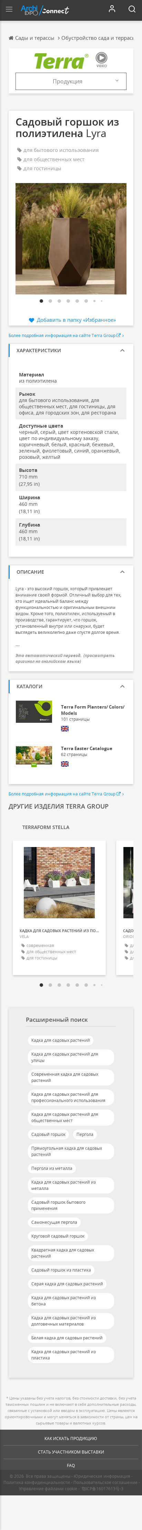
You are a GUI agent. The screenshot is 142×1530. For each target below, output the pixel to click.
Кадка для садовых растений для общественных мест (64, 1117)
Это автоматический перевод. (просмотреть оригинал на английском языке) (65, 658)
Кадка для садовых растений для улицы (64, 1057)
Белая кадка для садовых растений (67, 1338)
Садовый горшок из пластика (61, 1270)
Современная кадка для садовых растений (64, 1077)
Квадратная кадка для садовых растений (62, 1253)
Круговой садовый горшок (57, 1236)
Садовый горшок (48, 1134)
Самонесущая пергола (54, 1222)
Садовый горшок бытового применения (58, 1205)
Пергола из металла (51, 1168)
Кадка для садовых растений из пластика (63, 1355)
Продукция (67, 81)
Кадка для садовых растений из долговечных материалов (63, 1321)
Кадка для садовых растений (60, 1040)
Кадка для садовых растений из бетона (63, 1301)
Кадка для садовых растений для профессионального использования (68, 1097)
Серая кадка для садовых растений (67, 1284)
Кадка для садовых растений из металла (63, 1185)
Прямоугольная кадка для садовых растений (66, 1151)
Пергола (85, 1134)
